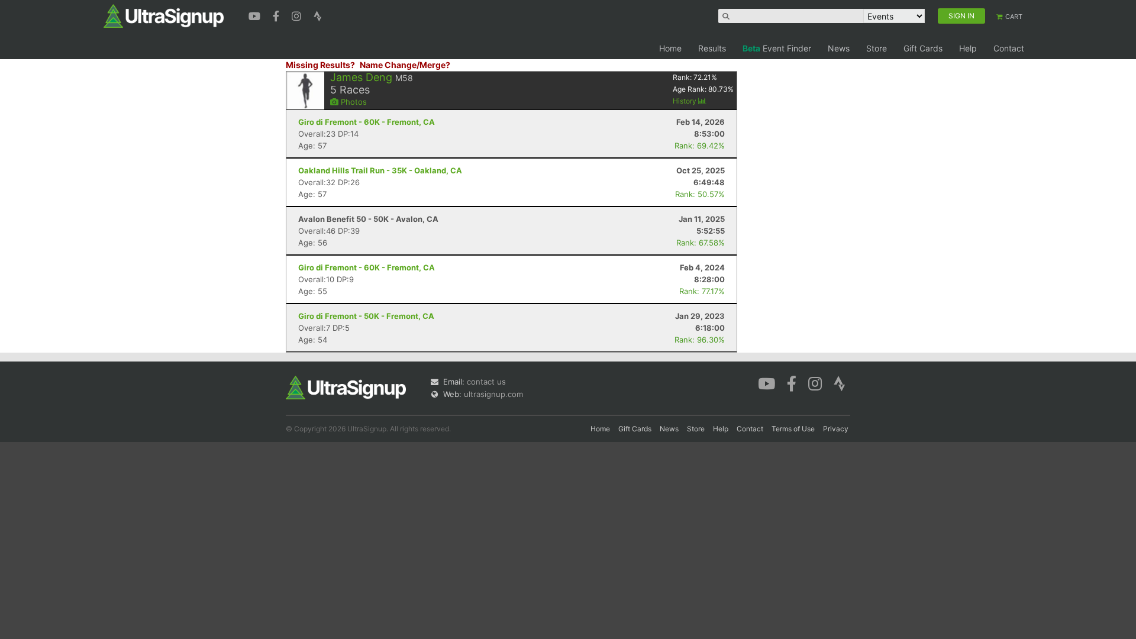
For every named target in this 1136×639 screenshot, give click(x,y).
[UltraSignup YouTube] (256, 15)
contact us (486, 381)
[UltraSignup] (164, 15)
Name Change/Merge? (405, 65)
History (685, 100)
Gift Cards (923, 48)
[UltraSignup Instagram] (298, 15)
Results (712, 48)
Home (670, 48)
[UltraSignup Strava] (318, 15)
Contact (1008, 48)
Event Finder (777, 48)
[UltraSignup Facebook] (277, 15)
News (839, 48)
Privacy (835, 428)
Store (876, 48)
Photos (352, 101)
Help (968, 48)
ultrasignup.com (493, 394)
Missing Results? (320, 65)
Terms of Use (793, 428)
